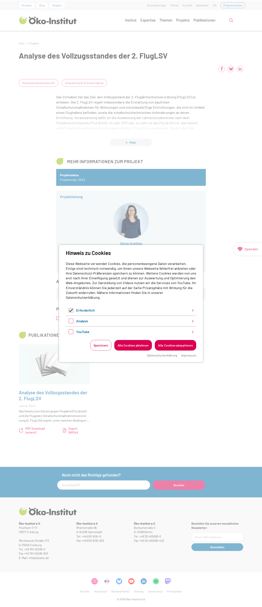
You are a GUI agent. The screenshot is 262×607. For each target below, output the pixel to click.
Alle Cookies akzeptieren (175, 345)
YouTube (82, 332)
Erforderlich (85, 310)
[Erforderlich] (71, 311)
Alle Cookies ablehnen (133, 345)
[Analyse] (71, 322)
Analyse (82, 321)
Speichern (101, 345)
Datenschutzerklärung (83, 297)
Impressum (188, 355)
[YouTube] (71, 333)
